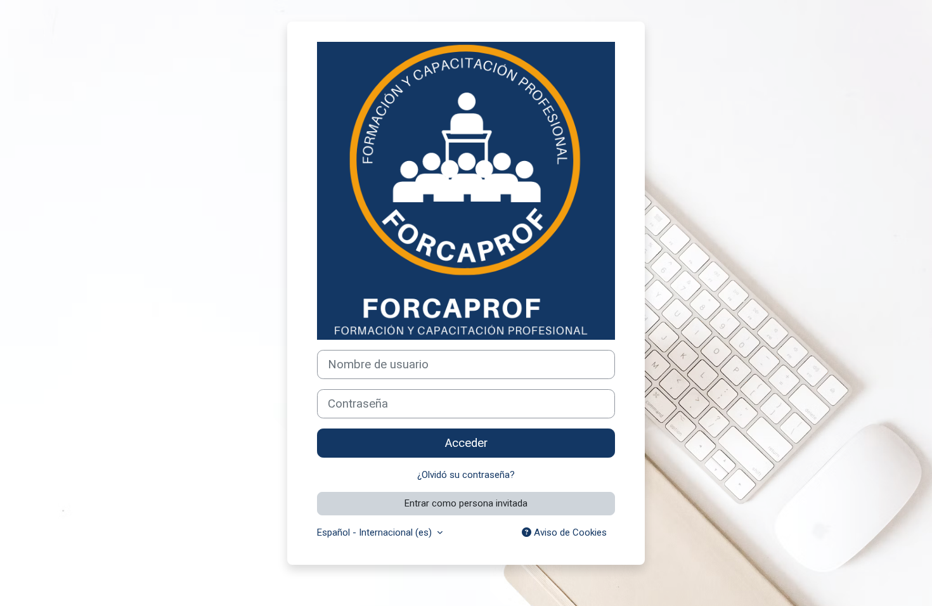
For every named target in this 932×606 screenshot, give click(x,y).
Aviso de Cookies (569, 532)
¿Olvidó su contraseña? (466, 474)
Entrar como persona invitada (466, 503)
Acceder (466, 443)
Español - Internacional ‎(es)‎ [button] (375, 532)
